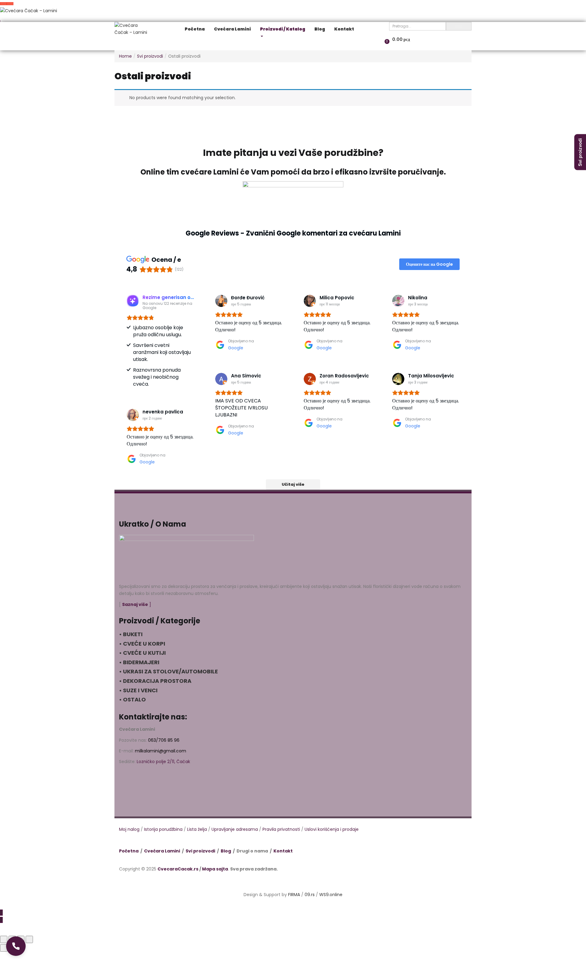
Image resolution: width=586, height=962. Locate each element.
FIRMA (294, 895)
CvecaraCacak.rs (177, 869)
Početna (129, 851)
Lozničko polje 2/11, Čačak (163, 761)
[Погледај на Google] (221, 301)
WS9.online (330, 895)
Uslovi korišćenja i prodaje (332, 829)
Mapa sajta (215, 869)
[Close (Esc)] (3, 939)
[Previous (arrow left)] (3, 948)
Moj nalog (129, 829)
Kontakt (283, 851)
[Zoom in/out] (29, 939)
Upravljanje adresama (235, 829)
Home (125, 56)
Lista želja (197, 829)
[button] (16, 946)
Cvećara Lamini (162, 851)
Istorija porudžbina (163, 829)
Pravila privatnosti (281, 829)
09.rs (310, 895)
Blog (226, 851)
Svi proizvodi (150, 56)
